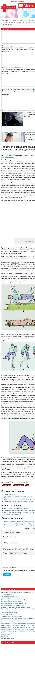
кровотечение (15, 262)
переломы (14, 413)
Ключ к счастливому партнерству (12, 64)
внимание (9, 458)
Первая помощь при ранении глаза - (15, 498)
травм (18, 168)
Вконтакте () (15, 482)
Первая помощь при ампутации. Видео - (16, 508)
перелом (25, 256)
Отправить (7, 574)
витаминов (5, 48)
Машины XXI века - (9, 494)
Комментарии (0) (6, 482)
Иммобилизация (7, 157)
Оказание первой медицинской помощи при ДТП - (19, 501)
